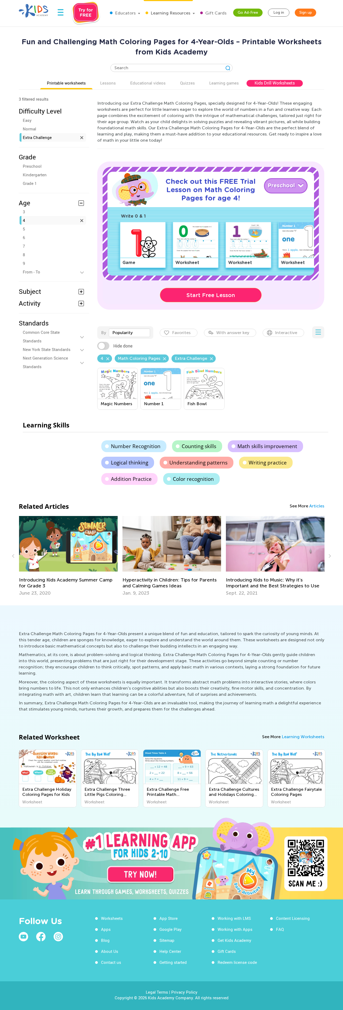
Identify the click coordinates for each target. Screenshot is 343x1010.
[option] (68, 556)
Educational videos (148, 83)
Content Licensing (293, 918)
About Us (109, 951)
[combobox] (129, 332)
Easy (27, 120)
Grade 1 (30, 183)
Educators (125, 13)
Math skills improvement (267, 446)
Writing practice (268, 462)
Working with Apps (235, 929)
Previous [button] (14, 556)
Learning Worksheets (303, 736)
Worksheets (112, 918)
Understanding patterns (198, 462)
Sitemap (166, 940)
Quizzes (187, 83)
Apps (106, 929)
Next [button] (329, 556)
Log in (278, 12)
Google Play (170, 929)
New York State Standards (46, 349)
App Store (168, 918)
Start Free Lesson (211, 295)
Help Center (170, 951)
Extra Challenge (37, 137)
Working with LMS (234, 918)
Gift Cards (215, 13)
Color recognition (193, 478)
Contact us (111, 962)
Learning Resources (170, 13)
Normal (29, 128)
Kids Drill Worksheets (275, 83)
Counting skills (199, 446)
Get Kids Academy (234, 940)
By (103, 332)
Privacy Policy (184, 992)
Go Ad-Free (248, 12)
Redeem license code (237, 962)
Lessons (108, 83)
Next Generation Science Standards (45, 362)
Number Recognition (136, 446)
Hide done (122, 346)
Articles (316, 505)
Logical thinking (129, 462)
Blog (105, 940)
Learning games (224, 83)
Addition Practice (131, 478)
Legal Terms (157, 992)
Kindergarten (35, 174)
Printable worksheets (66, 83)
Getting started (173, 962)
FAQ (280, 929)
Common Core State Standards (41, 336)
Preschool (32, 166)
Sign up (305, 12)
